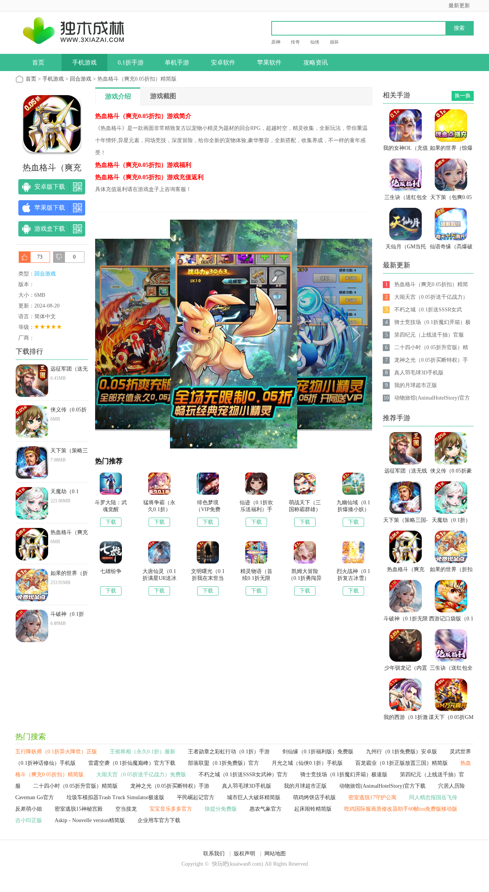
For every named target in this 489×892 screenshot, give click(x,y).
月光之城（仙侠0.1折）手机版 (307, 763)
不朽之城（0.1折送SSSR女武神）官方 (243, 774)
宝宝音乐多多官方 (170, 809)
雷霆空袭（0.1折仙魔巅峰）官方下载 (131, 763)
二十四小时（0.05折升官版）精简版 (75, 786)
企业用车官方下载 (159, 820)
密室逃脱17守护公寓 (372, 797)
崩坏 (334, 42)
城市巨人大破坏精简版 (253, 797)
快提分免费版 (221, 809)
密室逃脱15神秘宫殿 (79, 809)
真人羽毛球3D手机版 (246, 786)
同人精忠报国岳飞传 (433, 797)
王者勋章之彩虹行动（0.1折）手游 (229, 751)
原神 (275, 42)
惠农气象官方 (265, 809)
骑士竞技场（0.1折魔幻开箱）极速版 (343, 774)
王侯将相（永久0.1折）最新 (142, 751)
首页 (38, 62)
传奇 (295, 42)
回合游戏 (80, 79)
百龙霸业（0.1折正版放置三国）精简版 (401, 763)
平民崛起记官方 (195, 797)
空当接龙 (126, 809)
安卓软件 (223, 62)
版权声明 (244, 853)
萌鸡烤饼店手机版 (314, 797)
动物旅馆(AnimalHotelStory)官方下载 (382, 786)
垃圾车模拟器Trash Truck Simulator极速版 (115, 797)
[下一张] (303, 334)
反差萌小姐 (28, 809)
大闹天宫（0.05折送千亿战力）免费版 (141, 774)
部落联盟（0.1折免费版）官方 (223, 763)
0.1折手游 (131, 62)
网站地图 (275, 853)
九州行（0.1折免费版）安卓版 (401, 751)
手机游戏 (84, 62)
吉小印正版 (28, 820)
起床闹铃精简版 (313, 809)
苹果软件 (269, 62)
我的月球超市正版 (305, 786)
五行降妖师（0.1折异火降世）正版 (56, 751)
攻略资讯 (315, 62)
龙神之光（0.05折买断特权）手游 (169, 786)
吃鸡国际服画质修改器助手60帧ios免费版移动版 (400, 809)
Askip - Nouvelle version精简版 (90, 820)
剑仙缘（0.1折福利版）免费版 (317, 751)
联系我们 (214, 853)
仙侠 (314, 42)
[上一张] (164, 334)
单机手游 (177, 62)
